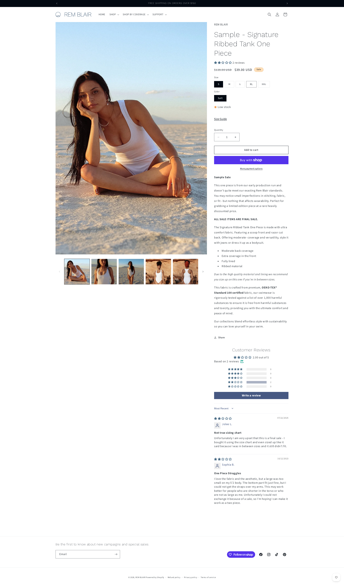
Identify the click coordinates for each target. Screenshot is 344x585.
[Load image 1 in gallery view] (77, 271)
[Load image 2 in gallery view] (104, 271)
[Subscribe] (116, 554)
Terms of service (208, 577)
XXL (266, 84)
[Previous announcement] (57, 3)
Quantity (218, 130)
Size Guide (220, 119)
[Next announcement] (287, 3)
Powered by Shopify (155, 577)
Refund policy (174, 577)
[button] (114, 14)
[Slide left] (59, 272)
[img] (223, 419)
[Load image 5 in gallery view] (185, 271)
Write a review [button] (251, 395)
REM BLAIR (140, 577)
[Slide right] (203, 272)
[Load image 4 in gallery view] (158, 271)
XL (251, 84)
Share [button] (221, 337)
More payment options (251, 168)
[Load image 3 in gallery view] (131, 271)
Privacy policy (190, 577)
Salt (220, 98)
